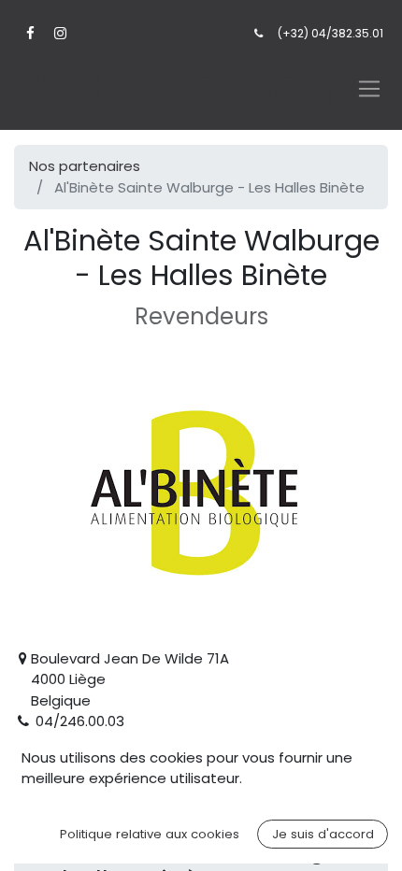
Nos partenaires (84, 166)
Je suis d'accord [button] (323, 834)
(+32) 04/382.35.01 (330, 33)
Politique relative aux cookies (149, 834)
